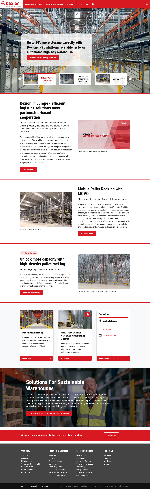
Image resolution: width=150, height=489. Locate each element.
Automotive (81, 458)
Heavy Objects (82, 469)
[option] (75, 50)
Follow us (111, 435)
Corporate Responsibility (31, 464)
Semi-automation (83, 475)
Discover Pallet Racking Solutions (43, 58)
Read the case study (31, 293)
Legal (23, 486)
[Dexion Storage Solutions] (11, 4)
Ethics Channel (27, 469)
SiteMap (45, 486)
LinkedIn (107, 458)
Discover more (87, 234)
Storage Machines (56, 461)
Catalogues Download (57, 475)
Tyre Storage (81, 466)
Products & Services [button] (33, 4)
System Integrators (54, 4)
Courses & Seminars (57, 469)
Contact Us (83, 4)
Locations (25, 458)
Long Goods (81, 455)
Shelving (52, 458)
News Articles (26, 461)
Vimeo (106, 464)
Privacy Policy (33, 486)
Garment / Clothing (83, 461)
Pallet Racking (54, 455)
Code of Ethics (27, 466)
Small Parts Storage (84, 472)
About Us (25, 455)
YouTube (107, 461)
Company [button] (70, 4)
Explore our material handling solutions (49, 413)
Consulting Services (56, 466)
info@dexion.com (109, 335)
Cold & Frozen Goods (84, 464)
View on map (107, 329)
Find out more (29, 169)
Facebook (108, 455)
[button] (93, 4)
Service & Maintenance (58, 472)
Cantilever (53, 464)
